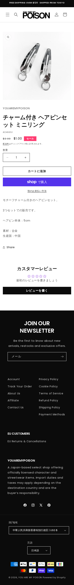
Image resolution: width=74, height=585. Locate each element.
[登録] (62, 356)
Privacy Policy (48, 379)
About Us (14, 393)
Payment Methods (52, 414)
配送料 (6, 143)
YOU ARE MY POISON (30, 577)
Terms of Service (51, 393)
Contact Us (16, 407)
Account (14, 379)
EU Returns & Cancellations (27, 441)
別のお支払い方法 (37, 191)
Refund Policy (48, 400)
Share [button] (11, 247)
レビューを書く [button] (37, 290)
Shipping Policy (49, 407)
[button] (7, 14)
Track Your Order (20, 386)
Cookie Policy (48, 386)
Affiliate (13, 400)
